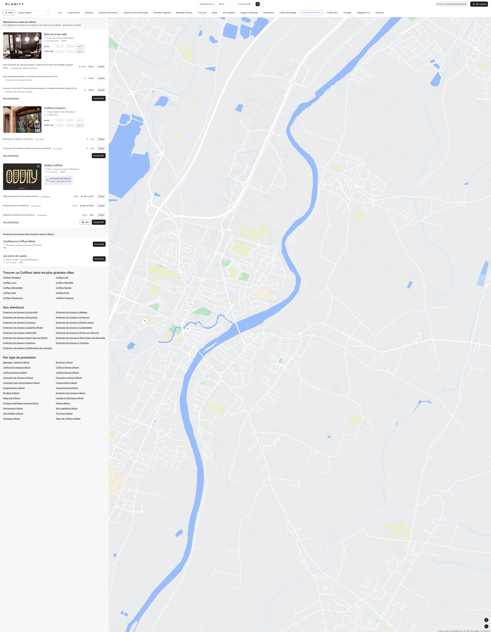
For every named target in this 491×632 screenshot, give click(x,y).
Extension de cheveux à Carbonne (72, 317)
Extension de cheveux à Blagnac (71, 312)
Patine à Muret (63, 403)
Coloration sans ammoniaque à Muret (21, 383)
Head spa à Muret (11, 398)
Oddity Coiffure (53, 165)
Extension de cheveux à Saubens (19, 343)
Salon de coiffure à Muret (68, 418)
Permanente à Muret (13, 408)
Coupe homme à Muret (67, 388)
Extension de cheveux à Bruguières (20, 317)
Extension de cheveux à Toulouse (72, 343)
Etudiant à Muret (11, 393)
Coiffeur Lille (62, 277)
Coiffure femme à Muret (67, 367)
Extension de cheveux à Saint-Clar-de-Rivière (25, 338)
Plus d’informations (11, 98)
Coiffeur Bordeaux (12, 277)
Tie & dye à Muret (64, 413)
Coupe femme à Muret (14, 388)
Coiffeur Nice (9, 293)
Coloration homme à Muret (69, 377)
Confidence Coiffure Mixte (19, 241)
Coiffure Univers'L (55, 108)
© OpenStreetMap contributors (477, 631)
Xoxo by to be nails (55, 34)
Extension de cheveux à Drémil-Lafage (74, 322)
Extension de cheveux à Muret (70, 393)
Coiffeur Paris (62, 293)
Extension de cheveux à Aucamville (20, 312)
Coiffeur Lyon (9, 282)
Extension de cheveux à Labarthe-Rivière (23, 327)
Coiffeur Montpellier (13, 287)
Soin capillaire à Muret (66, 408)
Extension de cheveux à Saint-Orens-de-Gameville (80, 338)
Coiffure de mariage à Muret (16, 367)
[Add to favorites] (38, 35)
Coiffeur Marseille (64, 282)
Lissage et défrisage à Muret (69, 398)
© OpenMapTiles (456, 631)
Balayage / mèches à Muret (16, 362)
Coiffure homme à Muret (15, 372)
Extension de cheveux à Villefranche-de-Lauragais (27, 348)
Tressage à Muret (11, 418)
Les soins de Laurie (15, 255)
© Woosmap (443, 631)
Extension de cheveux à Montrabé (19, 332)
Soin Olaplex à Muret (13, 413)
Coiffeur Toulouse (65, 298)
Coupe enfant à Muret (66, 383)
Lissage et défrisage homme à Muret (20, 403)
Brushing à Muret (64, 362)
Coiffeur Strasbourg (13, 298)
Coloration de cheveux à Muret (18, 377)
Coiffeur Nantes (63, 287)
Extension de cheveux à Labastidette (74, 327)
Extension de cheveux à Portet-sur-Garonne (77, 332)
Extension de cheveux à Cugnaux (19, 322)
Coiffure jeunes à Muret (67, 372)
